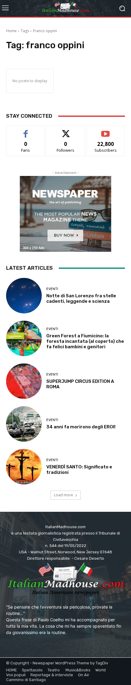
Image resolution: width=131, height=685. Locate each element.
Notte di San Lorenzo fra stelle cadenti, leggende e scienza (81, 298)
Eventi (52, 289)
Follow (65, 130)
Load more (63, 495)
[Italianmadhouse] (65, 8)
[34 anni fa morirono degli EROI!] (24, 424)
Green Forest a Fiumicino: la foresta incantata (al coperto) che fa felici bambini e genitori (85, 341)
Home (11, 30)
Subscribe (105, 130)
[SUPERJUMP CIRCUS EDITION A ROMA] (24, 381)
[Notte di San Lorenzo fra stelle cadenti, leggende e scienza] (24, 295)
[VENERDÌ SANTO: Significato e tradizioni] (24, 466)
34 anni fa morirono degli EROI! (80, 427)
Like (25, 130)
